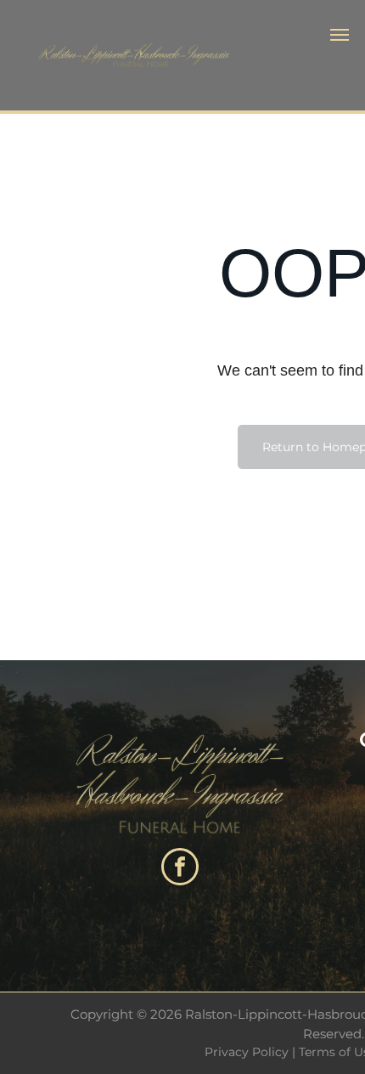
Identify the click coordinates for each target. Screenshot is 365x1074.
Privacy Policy (247, 1052)
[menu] (340, 35)
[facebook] (180, 869)
